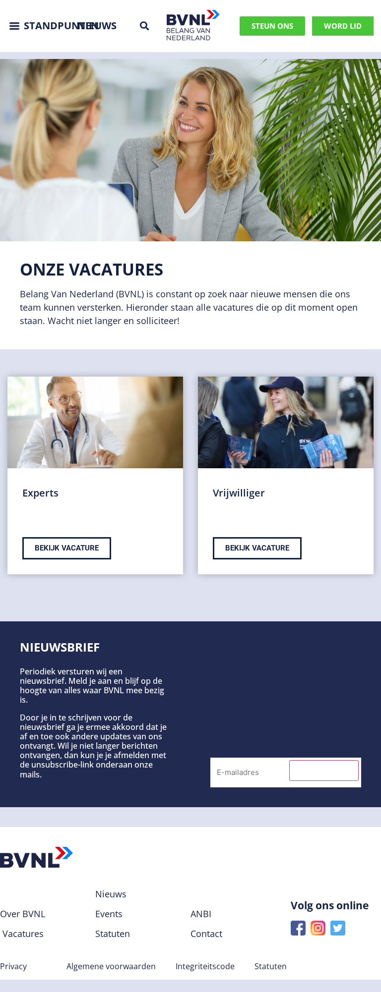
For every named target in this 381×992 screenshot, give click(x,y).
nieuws (97, 25)
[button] (144, 26)
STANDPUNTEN (61, 25)
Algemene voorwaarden (111, 966)
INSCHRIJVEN (324, 770)
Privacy (13, 966)
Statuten (270, 966)
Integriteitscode (205, 966)
